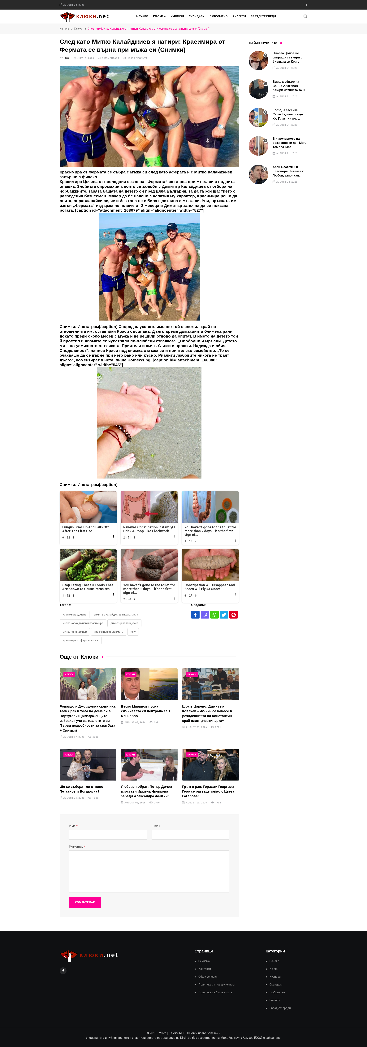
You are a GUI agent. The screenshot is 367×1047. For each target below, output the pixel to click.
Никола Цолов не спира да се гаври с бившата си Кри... (287, 57)
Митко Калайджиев (75, 631)
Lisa (67, 58)
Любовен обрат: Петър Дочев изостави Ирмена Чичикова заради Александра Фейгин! (146, 791)
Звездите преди (263, 16)
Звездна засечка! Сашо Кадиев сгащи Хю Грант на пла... (288, 114)
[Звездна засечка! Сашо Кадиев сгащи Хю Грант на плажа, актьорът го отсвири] (258, 117)
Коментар (77, 846)
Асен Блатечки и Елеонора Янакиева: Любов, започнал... (288, 171)
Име (73, 826)
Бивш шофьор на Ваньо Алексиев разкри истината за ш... (290, 86)
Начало (142, 16)
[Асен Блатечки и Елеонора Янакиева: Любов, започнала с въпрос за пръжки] (258, 174)
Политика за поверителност (216, 984)
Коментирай (85, 902)
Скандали (197, 16)
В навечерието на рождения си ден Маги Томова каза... (290, 143)
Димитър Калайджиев (124, 623)
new (133, 631)
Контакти (204, 969)
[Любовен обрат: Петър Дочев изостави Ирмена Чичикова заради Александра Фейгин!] (149, 765)
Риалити (239, 16)
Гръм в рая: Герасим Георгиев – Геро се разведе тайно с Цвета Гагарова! (209, 791)
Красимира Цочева (74, 614)
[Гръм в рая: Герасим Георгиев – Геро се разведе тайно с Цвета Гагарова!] (210, 765)
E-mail (156, 826)
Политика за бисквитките (215, 992)
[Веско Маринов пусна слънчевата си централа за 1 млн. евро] (149, 684)
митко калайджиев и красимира (83, 623)
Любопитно (218, 16)
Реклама (204, 961)
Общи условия (208, 976)
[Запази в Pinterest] (233, 615)
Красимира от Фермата (108, 631)
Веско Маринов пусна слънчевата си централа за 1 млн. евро (145, 711)
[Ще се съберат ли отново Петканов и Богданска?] (88, 765)
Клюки (158, 16)
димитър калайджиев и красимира (116, 614)
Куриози (177, 16)
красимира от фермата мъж (80, 640)
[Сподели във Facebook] (195, 615)
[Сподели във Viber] (205, 615)
